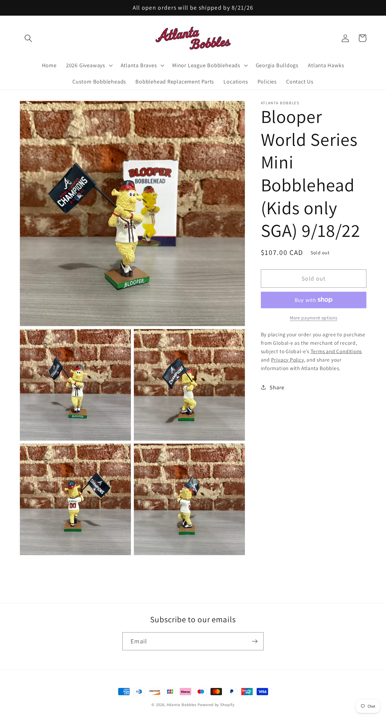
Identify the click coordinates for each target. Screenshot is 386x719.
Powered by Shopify (216, 704)
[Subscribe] (254, 641)
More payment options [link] (313, 317)
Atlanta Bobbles (182, 704)
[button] (28, 38)
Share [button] (277, 387)
